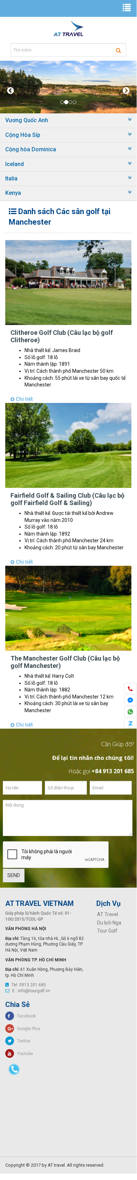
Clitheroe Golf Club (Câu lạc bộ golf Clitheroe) (62, 336)
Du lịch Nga (109, 923)
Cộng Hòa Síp (22, 135)
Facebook (25, 1016)
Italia (11, 178)
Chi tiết (23, 399)
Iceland (14, 164)
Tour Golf (107, 931)
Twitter (22, 1041)
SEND (13, 875)
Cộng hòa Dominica (30, 149)
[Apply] (118, 50)
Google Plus (27, 1028)
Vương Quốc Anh (26, 120)
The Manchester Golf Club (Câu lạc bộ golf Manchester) (65, 662)
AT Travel (107, 914)
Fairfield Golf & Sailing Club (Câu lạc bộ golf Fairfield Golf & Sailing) (67, 499)
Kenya (13, 193)
